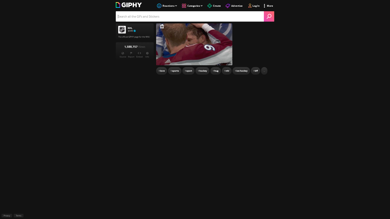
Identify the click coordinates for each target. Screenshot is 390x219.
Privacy (7, 215)
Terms (18, 215)
